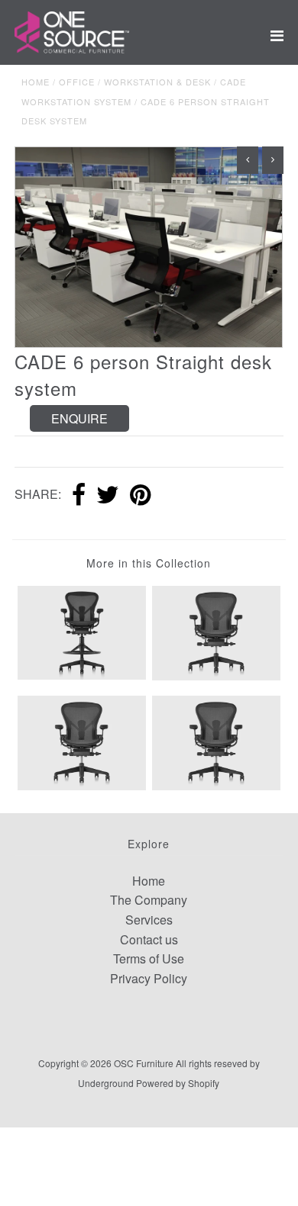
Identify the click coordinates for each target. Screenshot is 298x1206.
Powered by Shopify (177, 1082)
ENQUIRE (79, 418)
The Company (148, 900)
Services (149, 919)
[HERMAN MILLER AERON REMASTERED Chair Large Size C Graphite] (82, 741)
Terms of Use (148, 958)
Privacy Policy (148, 978)
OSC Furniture (143, 1062)
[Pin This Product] (140, 496)
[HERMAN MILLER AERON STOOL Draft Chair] (82, 631)
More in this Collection (148, 563)
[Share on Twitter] (107, 496)
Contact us (149, 939)
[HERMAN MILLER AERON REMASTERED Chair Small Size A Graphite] (216, 631)
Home (35, 82)
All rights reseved (212, 1062)
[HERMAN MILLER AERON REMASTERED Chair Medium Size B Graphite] (216, 741)
